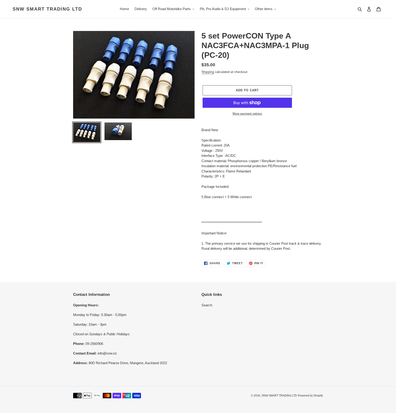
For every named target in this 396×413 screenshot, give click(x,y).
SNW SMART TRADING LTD (47, 8)
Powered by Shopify (310, 395)
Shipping (207, 72)
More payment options (247, 113)
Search (206, 305)
